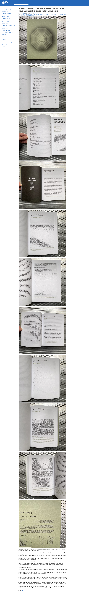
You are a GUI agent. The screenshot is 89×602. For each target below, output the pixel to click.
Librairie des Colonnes (8, 25)
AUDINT (22, 14)
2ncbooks (4, 34)
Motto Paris (5, 23)
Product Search (6, 18)
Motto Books (5, 28)
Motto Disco (5, 36)
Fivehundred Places (7, 32)
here (22, 590)
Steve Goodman (60, 14)
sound (55, 14)
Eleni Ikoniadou (39, 14)
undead (27, 15)
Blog (3, 8)
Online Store (5, 16)
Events (4, 39)
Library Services (6, 13)
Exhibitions (5, 41)
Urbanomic (31, 15)
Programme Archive (7, 43)
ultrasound (23, 15)
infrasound (48, 14)
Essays (43, 14)
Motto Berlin (5, 21)
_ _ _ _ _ (4, 48)
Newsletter (5, 44)
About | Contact (6, 9)
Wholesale (5, 11)
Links (3, 46)
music (24, 13)
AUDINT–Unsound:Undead (30, 14)
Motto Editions (6, 30)
